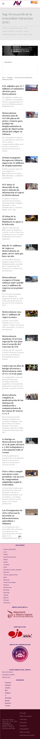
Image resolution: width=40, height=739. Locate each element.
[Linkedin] (5, 69)
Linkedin (7, 688)
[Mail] (3, 690)
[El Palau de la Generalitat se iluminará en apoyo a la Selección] (31, 218)
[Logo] (17, 4)
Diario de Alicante (7, 672)
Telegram (8, 693)
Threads (7, 705)
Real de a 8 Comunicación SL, (7, 724)
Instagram (8, 685)
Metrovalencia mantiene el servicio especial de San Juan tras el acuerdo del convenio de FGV (12, 341)
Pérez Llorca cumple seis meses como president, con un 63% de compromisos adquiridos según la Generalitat (13, 478)
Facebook (8, 682)
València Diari (6, 677)
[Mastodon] (3, 703)
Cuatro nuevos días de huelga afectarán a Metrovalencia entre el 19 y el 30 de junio (13, 369)
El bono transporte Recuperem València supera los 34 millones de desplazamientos (13, 161)
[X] (5, 71)
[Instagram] (5, 67)
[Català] (32, 2)
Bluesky (7, 700)
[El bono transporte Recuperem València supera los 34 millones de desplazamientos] (31, 159)
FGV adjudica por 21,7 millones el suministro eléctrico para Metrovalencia (13, 90)
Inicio (3, 77)
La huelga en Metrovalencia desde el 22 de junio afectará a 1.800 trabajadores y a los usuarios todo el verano (13, 446)
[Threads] (3, 706)
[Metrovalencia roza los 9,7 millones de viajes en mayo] (31, 314)
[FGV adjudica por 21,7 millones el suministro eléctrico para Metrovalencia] (31, 88)
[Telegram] (3, 693)
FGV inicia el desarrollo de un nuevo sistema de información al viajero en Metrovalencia (13, 189)
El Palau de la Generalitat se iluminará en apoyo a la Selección (12, 220)
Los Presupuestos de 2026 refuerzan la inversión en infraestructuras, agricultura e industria (12, 517)
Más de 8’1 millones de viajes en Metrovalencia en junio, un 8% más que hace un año (12, 250)
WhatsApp (8, 698)
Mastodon (8, 703)
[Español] (36, 2)
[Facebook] (5, 65)
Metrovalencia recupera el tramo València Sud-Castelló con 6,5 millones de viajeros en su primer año (12, 284)
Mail (6, 690)
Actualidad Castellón (8, 675)
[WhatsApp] (3, 698)
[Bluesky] (3, 700)
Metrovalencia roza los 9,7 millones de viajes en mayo (11, 314)
